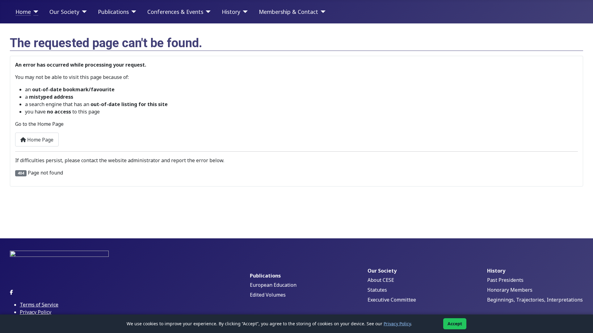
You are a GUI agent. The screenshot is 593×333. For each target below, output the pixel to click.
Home (23, 11)
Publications (113, 11)
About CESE (381, 280)
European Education (273, 285)
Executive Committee (392, 299)
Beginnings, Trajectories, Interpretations (535, 299)
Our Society (64, 11)
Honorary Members (509, 289)
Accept (455, 324)
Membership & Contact (288, 11)
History (231, 11)
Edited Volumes (268, 294)
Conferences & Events (175, 11)
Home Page (39, 139)
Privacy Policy (35, 312)
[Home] (35, 12)
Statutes (377, 289)
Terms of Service (39, 304)
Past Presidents (505, 280)
